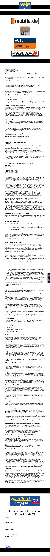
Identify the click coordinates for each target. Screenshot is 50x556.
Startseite (8, 545)
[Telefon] (49, 281)
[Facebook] (49, 274)
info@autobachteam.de (13, 172)
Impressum (8, 546)
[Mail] (49, 279)
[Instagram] (49, 276)
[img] (25, 5)
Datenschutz (8, 547)
